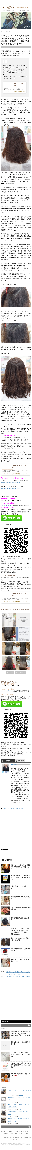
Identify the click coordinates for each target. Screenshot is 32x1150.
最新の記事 (21, 761)
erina (20, 1109)
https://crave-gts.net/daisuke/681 (11, 488)
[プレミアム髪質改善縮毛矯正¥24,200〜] (9, 648)
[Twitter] (3, 772)
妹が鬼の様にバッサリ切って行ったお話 (18, 976)
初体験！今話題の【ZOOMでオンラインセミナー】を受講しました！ (21, 877)
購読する (5, 1021)
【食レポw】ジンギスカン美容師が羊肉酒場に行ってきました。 (20, 866)
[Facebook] (6, 772)
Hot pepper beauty (7, 505)
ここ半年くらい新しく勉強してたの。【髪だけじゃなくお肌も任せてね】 (21, 1054)
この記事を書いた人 (8, 761)
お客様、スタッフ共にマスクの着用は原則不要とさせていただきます (21, 1065)
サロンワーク (8, 809)
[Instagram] (8, 772)
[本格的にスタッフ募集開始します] (9, 620)
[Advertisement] (16, 830)
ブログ (21, 809)
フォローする (21, 672)
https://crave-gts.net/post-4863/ (10, 482)
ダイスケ (14, 764)
